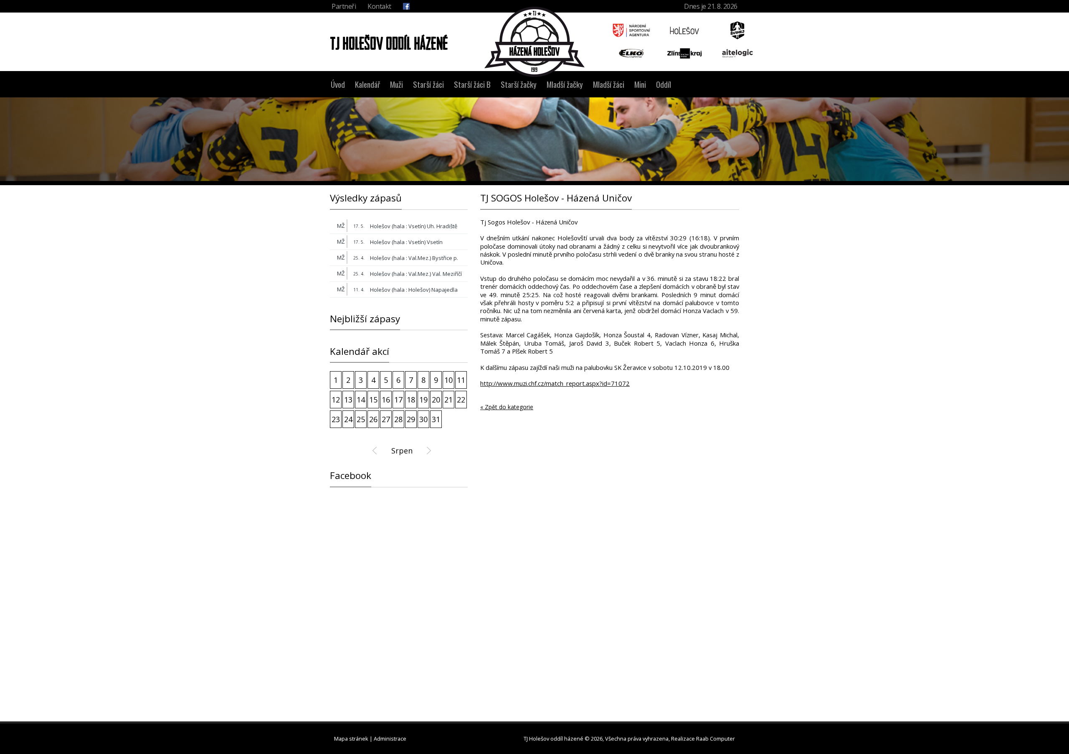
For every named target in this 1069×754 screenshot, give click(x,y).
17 (398, 400)
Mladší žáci (608, 84)
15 (373, 400)
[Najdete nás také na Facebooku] (406, 6)
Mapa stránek (351, 738)
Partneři (344, 6)
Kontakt (379, 6)
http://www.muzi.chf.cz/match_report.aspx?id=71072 (555, 383)
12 (336, 400)
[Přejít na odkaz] (632, 30)
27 (386, 419)
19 (423, 400)
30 (423, 419)
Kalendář (367, 84)
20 (436, 400)
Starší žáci (428, 84)
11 (461, 380)
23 (336, 419)
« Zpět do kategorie (506, 407)
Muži (396, 84)
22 (461, 400)
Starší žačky (519, 84)
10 (448, 380)
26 (373, 419)
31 (436, 419)
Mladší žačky (565, 84)
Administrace (390, 738)
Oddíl (663, 84)
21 (448, 400)
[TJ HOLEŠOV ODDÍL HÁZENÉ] (387, 41)
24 (348, 419)
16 (386, 400)
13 (348, 400)
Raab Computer (715, 738)
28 (398, 419)
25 (361, 419)
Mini (640, 84)
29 (411, 419)
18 (411, 400)
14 (361, 400)
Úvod (338, 84)
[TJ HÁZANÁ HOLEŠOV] (534, 42)
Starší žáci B (472, 84)
